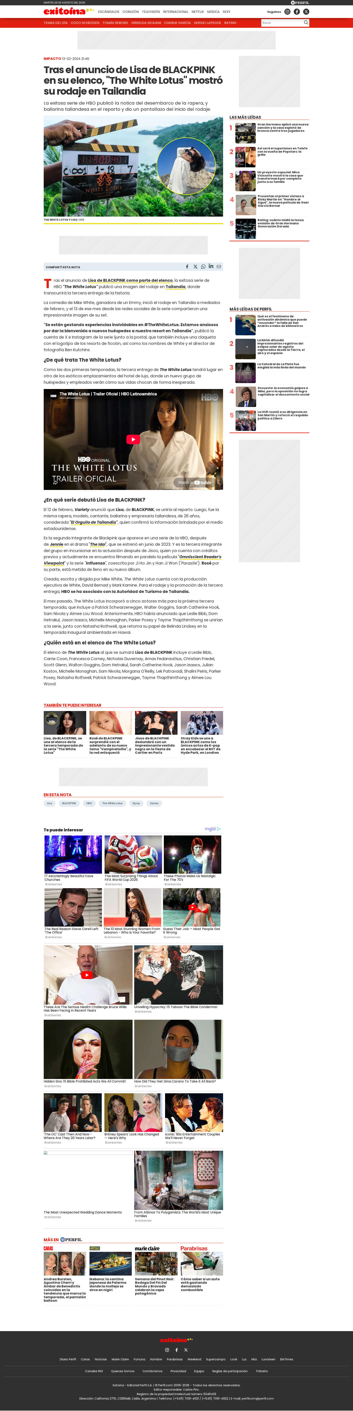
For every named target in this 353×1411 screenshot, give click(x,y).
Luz (244, 1359)
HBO (89, 803)
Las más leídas (245, 117)
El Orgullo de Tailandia (93, 522)
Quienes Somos (122, 1371)
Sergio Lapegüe (207, 22)
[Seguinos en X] (306, 12)
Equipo (199, 1371)
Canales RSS (94, 1371)
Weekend (194, 1359)
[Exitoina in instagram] (287, 12)
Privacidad (178, 1371)
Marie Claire (120, 1359)
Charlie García (177, 22)
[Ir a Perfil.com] (300, 3)
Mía (254, 1359)
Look (233, 1359)
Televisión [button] (151, 11)
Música (213, 11)
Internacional (175, 11)
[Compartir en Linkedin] (211, 266)
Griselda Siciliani (146, 22)
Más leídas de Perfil (251, 309)
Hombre (156, 1359)
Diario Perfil (68, 1359)
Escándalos (108, 11)
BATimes (286, 1359)
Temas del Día (56, 22)
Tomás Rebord (115, 22)
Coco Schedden (85, 22)
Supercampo (216, 1359)
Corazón (131, 11)
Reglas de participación (230, 1371)
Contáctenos (152, 1371)
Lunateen (268, 1359)
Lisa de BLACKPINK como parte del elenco (130, 280)
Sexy (226, 11)
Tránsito (262, 1371)
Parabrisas (175, 1359)
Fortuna (139, 1359)
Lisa (49, 803)
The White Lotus (112, 803)
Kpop (136, 803)
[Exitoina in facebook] (297, 12)
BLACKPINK (69, 803)
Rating (230, 22)
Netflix (198, 11)
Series (154, 803)
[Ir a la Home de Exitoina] (69, 11)
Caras (85, 1359)
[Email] (219, 267)
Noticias (101, 1359)
